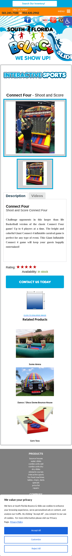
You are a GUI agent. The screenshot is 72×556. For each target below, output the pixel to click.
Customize (36, 539)
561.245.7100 (10, 13)
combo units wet (36, 464)
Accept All (36, 530)
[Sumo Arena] (35, 344)
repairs (36, 488)
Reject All (36, 548)
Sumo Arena (35, 364)
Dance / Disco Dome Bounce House (35, 402)
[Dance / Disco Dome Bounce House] (35, 382)
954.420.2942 (30, 13)
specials (35, 483)
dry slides (36, 469)
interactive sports (36, 475)
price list (36, 485)
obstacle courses (36, 472)
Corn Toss (35, 441)
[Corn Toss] (35, 420)
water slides (36, 461)
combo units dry (36, 467)
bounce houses (36, 458)
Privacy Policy (16, 522)
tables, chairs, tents (35, 480)
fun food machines (36, 477)
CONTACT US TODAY (35, 282)
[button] (67, 21)
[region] (36, 525)
